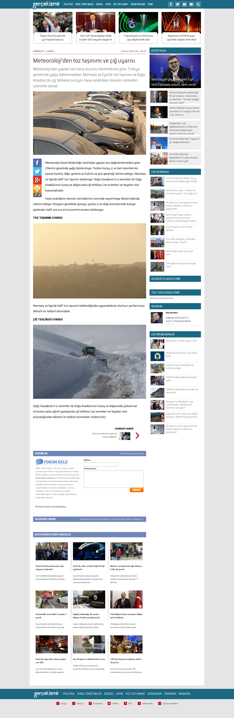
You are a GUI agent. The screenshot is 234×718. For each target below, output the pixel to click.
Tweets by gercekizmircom (162, 298)
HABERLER (38, 51)
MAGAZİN (184, 693)
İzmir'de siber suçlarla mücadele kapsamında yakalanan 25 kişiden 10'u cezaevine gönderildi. (88, 579)
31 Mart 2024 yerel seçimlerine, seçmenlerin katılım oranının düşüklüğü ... (88, 669)
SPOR (108, 4)
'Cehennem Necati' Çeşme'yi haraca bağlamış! (104, 435)
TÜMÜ (150, 4)
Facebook (97, 703)
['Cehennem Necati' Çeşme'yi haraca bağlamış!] (125, 440)
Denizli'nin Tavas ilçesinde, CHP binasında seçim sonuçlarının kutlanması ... (126, 672)
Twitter (115, 703)
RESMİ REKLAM (138, 4)
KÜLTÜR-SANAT (120, 4)
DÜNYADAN (155, 693)
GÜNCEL (99, 4)
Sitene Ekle (147, 703)
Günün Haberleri (170, 703)
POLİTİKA (68, 4)
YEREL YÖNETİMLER (84, 4)
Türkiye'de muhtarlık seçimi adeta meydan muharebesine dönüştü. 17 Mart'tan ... (124, 579)
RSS (130, 703)
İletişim (80, 703)
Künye (64, 703)
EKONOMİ (170, 693)
